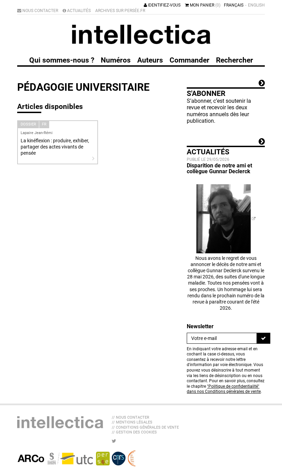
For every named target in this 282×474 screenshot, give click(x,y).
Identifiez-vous (164, 5)
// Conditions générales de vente (145, 427)
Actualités (78, 10)
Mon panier (204, 5)
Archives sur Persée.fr (120, 10)
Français (233, 5)
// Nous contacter (130, 417)
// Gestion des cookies (134, 432)
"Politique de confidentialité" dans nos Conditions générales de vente (224, 389)
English (256, 5)
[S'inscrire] (263, 338)
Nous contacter (39, 10)
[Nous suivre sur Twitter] (114, 441)
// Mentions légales (132, 422)
